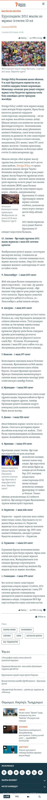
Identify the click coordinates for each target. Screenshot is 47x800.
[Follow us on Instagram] (22, 772)
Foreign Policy (23, 166)
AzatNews (23, 727)
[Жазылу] (40, 772)
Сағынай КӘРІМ (9, 27)
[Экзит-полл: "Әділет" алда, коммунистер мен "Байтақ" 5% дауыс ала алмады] (10, 712)
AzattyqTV (23, 747)
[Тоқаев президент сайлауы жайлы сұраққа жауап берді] (10, 750)
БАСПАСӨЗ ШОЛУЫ (11, 11)
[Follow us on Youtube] (16, 772)
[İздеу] (39, 796)
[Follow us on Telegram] (28, 772)
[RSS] (34, 772)
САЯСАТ (22, 710)
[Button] (22, 38)
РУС (17, 797)
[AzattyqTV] (28, 796)
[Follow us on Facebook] (4, 772)
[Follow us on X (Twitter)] (10, 772)
